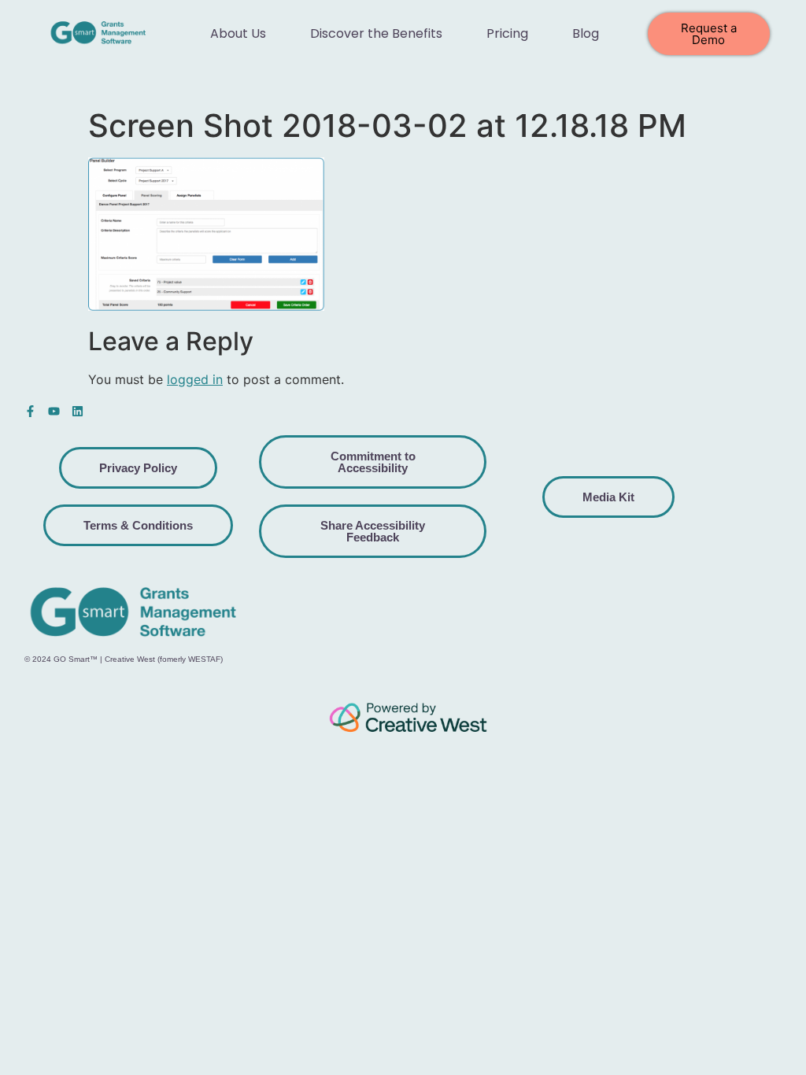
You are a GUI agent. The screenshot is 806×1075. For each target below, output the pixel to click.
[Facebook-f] (30, 411)
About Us (238, 33)
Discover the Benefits (376, 33)
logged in (195, 379)
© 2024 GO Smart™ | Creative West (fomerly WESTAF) (123, 659)
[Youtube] (54, 411)
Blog (585, 33)
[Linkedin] (77, 411)
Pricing (507, 33)
